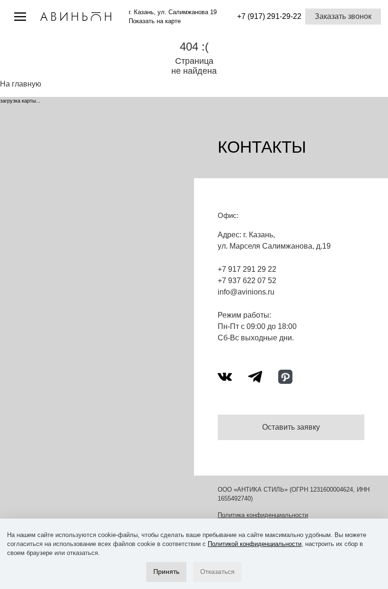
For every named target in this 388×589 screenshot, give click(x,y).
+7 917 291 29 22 (247, 269)
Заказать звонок (343, 16)
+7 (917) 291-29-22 (269, 16)
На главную (20, 84)
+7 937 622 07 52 (247, 281)
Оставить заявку (291, 427)
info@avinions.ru (246, 292)
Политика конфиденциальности (263, 515)
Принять (166, 571)
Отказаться (217, 571)
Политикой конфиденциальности (254, 543)
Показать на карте (155, 21)
